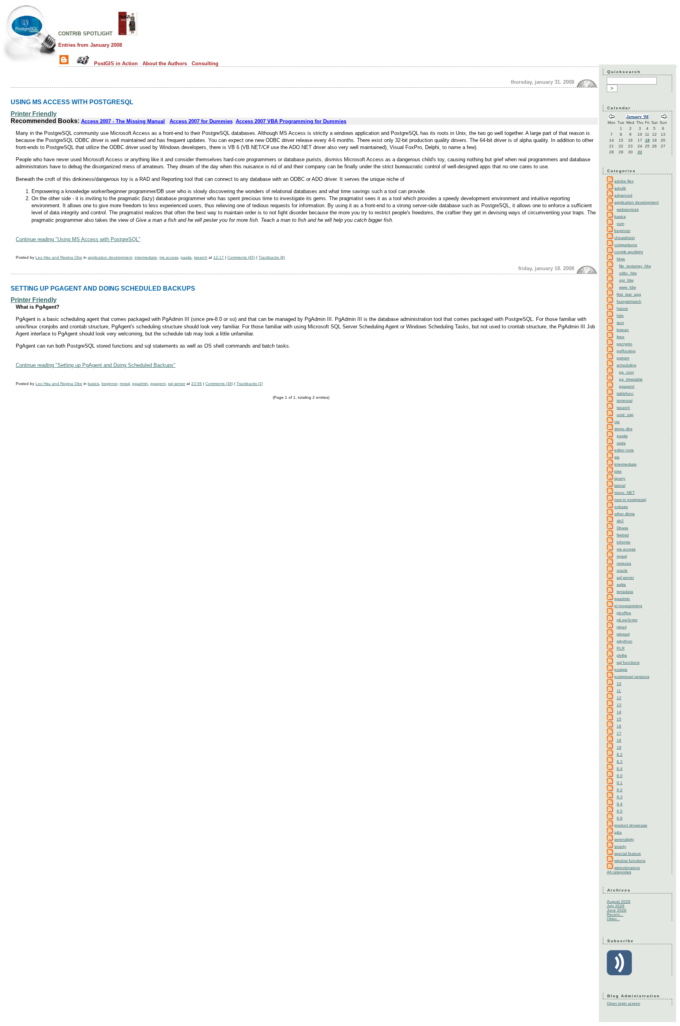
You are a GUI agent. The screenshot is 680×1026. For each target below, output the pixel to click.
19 (619, 747)
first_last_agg (629, 294)
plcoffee (624, 613)
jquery (619, 478)
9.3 (620, 797)
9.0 (620, 776)
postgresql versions (631, 676)
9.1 (620, 783)
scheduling (626, 365)
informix (623, 542)
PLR (621, 648)
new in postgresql (630, 499)
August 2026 (618, 901)
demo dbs (623, 429)
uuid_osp (625, 415)
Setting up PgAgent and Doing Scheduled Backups (103, 288)
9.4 (620, 804)
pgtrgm (623, 358)
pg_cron (626, 372)
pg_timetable (631, 379)
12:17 (218, 257)
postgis (620, 669)
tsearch (200, 257)
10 (619, 684)
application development (110, 257)
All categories (619, 872)
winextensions (627, 868)
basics (93, 383)
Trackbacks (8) (272, 257)
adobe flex (624, 181)
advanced (623, 195)
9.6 (620, 818)
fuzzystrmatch (629, 301)
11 (619, 691)
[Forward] (664, 117)
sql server (176, 383)
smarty (620, 846)
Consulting (205, 63)
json (620, 323)
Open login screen (623, 1003)
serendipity (624, 839)
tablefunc (625, 393)
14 (619, 712)
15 (619, 719)
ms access (168, 257)
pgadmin (140, 383)
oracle (622, 570)
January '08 (637, 116)
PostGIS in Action (116, 63)
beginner (109, 383)
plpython (624, 641)
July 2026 (616, 906)
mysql (125, 383)
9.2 (620, 790)
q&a (618, 832)
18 (647, 140)
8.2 (620, 754)
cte (617, 422)
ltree (621, 337)
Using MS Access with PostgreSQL (72, 101)
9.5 (620, 811)
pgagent (158, 383)
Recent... (615, 914)
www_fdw (627, 287)
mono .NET (624, 492)
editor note (624, 450)
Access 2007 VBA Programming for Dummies (291, 121)
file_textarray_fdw (635, 266)
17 (619, 733)
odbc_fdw (628, 273)
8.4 (620, 768)
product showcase (630, 825)
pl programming (628, 606)
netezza (624, 563)
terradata (625, 591)
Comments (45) (241, 257)
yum (620, 223)
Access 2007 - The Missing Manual (123, 121)
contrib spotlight (85, 33)
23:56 (196, 383)
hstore (622, 308)
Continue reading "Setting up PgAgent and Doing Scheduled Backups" (96, 365)
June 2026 (616, 910)
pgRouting (626, 351)
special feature (627, 853)
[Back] (611, 117)
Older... (613, 919)
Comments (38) (219, 383)
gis (616, 457)
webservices (628, 209)
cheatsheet (624, 238)
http (620, 315)
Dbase (622, 528)
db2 (620, 521)
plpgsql (623, 634)
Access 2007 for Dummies (201, 121)
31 (640, 152)
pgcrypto (624, 344)
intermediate (146, 257)
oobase (621, 507)
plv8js (622, 655)
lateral (619, 485)
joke (618, 471)
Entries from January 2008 (90, 45)
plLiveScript (627, 620)
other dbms (624, 514)
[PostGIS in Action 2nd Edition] (127, 33)
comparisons (625, 245)
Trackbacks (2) (250, 383)
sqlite (621, 584)
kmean (623, 330)
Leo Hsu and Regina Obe (58, 257)
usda (621, 443)
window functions (629, 860)
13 (619, 705)
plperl (621, 627)
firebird (623, 535)
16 (619, 726)
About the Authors (164, 63)
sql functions (628, 662)
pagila (186, 257)
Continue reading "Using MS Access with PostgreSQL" (78, 239)
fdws (621, 259)
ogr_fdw (626, 280)
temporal (624, 400)
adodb (620, 188)
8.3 (620, 761)
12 (619, 698)
